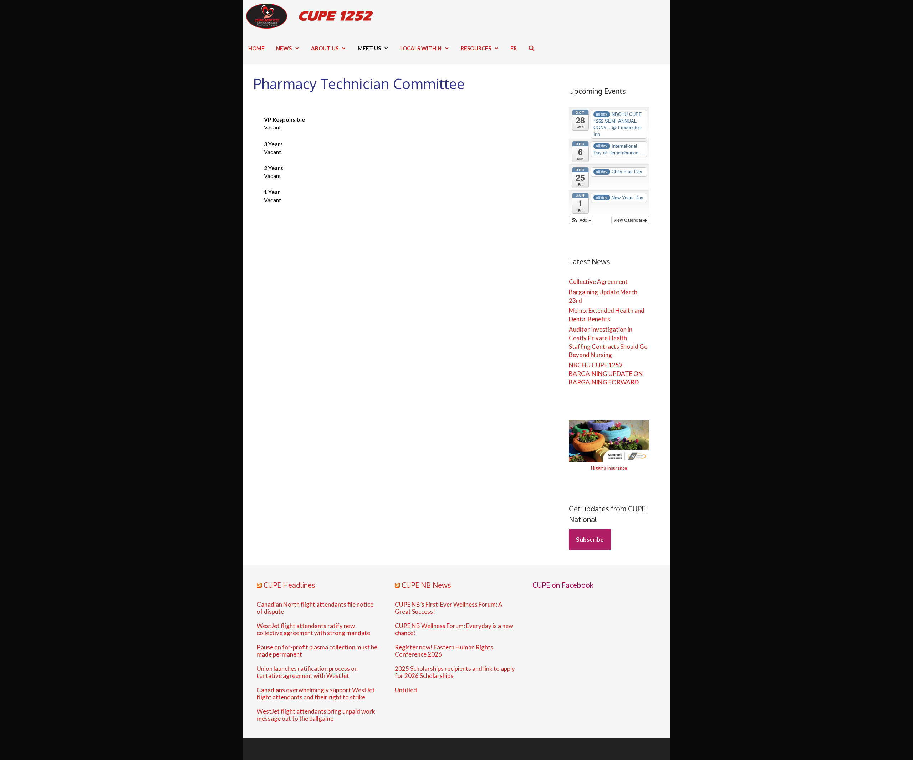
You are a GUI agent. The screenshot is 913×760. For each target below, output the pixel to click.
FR (513, 48)
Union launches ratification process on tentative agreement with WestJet (307, 672)
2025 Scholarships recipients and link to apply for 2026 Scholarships (455, 672)
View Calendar (628, 220)
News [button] (284, 48)
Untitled (406, 690)
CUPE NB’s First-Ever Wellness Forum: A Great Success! (449, 608)
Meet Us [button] (369, 48)
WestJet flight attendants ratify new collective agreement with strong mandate (313, 629)
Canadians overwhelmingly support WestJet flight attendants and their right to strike (316, 694)
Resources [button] (476, 48)
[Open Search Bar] (531, 48)
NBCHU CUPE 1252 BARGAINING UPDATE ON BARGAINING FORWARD (606, 373)
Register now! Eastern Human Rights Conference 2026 (444, 651)
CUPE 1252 (335, 16)
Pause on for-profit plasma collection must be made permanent (317, 651)
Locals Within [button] (421, 48)
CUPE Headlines (289, 585)
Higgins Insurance (609, 468)
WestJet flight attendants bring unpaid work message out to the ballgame (316, 715)
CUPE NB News (426, 585)
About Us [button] (324, 48)
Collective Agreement (598, 281)
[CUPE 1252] (268, 16)
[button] (581, 220)
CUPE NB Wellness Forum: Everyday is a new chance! (454, 629)
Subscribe (590, 539)
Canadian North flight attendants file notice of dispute (315, 608)
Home (256, 48)
